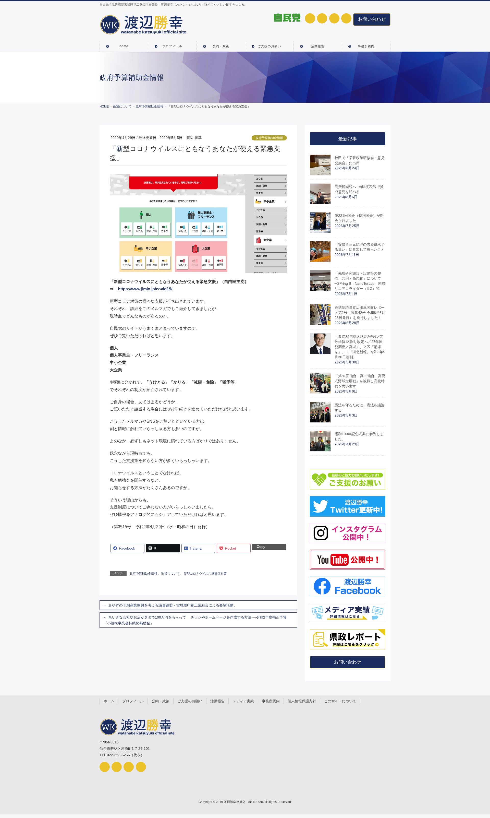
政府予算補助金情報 (269, 138)
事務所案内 (271, 701)
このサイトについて (340, 701)
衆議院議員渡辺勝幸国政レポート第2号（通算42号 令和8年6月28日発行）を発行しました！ (360, 312)
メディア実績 (243, 701)
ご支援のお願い (189, 701)
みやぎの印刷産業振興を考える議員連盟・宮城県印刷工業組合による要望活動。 (172, 605)
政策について (170, 573)
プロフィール (133, 701)
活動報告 (217, 701)
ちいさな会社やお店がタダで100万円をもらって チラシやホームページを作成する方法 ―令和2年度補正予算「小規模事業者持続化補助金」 (195, 620)
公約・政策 (160, 701)
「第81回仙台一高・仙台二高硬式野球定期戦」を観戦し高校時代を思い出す (360, 381)
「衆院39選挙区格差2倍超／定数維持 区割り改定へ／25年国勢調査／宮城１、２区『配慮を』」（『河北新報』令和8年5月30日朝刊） (360, 347)
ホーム (109, 701)
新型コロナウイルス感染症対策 (205, 573)
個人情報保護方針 (302, 701)
